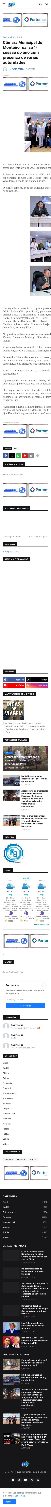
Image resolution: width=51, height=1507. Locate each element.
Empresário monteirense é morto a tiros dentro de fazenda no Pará (34, 1362)
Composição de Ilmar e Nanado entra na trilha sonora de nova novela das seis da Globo (34, 1255)
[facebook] (13, 1480)
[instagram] (31, 1480)
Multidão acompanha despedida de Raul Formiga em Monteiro (34, 778)
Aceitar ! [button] (9, 1501)
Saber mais (20, 1495)
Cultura (6, 1078)
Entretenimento (10, 1093)
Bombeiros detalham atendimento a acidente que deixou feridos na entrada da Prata (34, 1310)
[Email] (31, 455)
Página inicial (9, 37)
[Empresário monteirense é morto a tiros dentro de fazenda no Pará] (11, 1364)
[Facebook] (5, 455)
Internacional (9, 1113)
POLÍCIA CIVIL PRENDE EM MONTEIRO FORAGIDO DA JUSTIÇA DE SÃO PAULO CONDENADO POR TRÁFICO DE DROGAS (34, 1439)
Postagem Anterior (13, 536)
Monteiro (7, 1118)
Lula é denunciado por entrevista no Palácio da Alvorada (32, 1325)
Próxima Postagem (38, 536)
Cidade (6, 1073)
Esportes (7, 1103)
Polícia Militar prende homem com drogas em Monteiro (32, 1271)
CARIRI (6, 1068)
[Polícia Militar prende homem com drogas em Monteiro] (11, 1273)
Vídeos (6, 1144)
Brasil (19, 37)
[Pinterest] (25, 455)
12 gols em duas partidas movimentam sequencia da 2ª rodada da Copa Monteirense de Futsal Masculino (34, 821)
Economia (7, 1083)
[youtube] (25, 1480)
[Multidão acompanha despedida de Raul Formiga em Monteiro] (11, 780)
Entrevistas (8, 1098)
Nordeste (7, 1124)
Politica (6, 1134)
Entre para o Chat (11, 551)
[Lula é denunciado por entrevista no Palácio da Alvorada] (11, 1327)
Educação (7, 1088)
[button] (4, 4)
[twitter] (19, 1480)
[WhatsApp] (18, 455)
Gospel (6, 1108)
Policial (6, 1129)
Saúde (6, 1139)
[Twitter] (12, 455)
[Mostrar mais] (37, 455)
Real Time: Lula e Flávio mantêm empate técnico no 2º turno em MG (34, 1340)
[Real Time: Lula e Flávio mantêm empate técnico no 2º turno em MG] (11, 1342)
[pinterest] (38, 1480)
